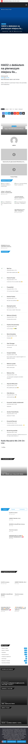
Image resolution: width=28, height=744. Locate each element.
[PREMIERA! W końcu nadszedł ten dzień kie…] (7, 222)
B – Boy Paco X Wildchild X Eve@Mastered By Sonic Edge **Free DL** (13, 683)
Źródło (2, 77)
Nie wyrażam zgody (11, 741)
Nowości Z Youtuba (6, 660)
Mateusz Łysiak (11, 363)
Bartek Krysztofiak (12, 430)
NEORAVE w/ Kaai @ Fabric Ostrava (17, 524)
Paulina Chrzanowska (13, 324)
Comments (22, 509)
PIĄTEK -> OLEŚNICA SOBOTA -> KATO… (12, 722)
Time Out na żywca (13, 529)
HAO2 (11, 109)
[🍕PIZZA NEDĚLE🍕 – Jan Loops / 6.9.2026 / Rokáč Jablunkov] (21, 602)
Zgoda (4, 741)
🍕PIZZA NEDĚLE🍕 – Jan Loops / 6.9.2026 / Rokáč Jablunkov (20, 608)
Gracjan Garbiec (11, 353)
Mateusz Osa (10, 373)
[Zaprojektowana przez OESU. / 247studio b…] (21, 204)
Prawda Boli (10, 287)
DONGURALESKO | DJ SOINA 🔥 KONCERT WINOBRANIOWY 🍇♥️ (6, 608)
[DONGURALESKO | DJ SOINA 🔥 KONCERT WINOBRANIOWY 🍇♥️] (4, 537)
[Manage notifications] (2, 742)
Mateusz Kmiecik (11, 315)
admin (14, 145)
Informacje (4, 658)
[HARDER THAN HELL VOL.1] (4, 520)
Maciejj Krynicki (11, 306)
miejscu (16, 109)
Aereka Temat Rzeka (12, 412)
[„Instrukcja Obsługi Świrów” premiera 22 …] (21, 189)
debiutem (6, 109)
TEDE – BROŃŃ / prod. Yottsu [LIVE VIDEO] (12, 474)
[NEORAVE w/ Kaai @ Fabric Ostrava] (4, 526)
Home (3, 9)
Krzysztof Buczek (12, 421)
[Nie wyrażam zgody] (26, 735)
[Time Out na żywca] (4, 531)
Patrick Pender (11, 278)
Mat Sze (9, 268)
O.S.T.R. (7, 77)
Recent (5, 509)
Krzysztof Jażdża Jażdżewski (15, 402)
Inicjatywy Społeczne (6, 656)
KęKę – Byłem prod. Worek (8, 703)
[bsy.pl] (3, 5)
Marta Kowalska (11, 334)
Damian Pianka (11, 296)
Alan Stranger (11, 343)
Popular (13, 509)
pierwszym (20, 109)
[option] (14, 128)
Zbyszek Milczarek (12, 383)
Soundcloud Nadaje (6, 662)
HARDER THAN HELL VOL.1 (15, 518)
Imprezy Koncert (5, 654)
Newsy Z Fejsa (8, 9)
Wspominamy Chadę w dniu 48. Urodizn (11, 1)
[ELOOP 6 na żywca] (4, 514)
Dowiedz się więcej (21, 741)
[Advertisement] (14, 49)
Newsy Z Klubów (5, 650)
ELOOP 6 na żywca (13, 512)
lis (13, 109)
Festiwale (4, 652)
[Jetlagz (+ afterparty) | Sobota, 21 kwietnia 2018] (7, 186)
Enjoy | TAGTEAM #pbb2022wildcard (14, 128)
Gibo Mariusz (10, 393)
